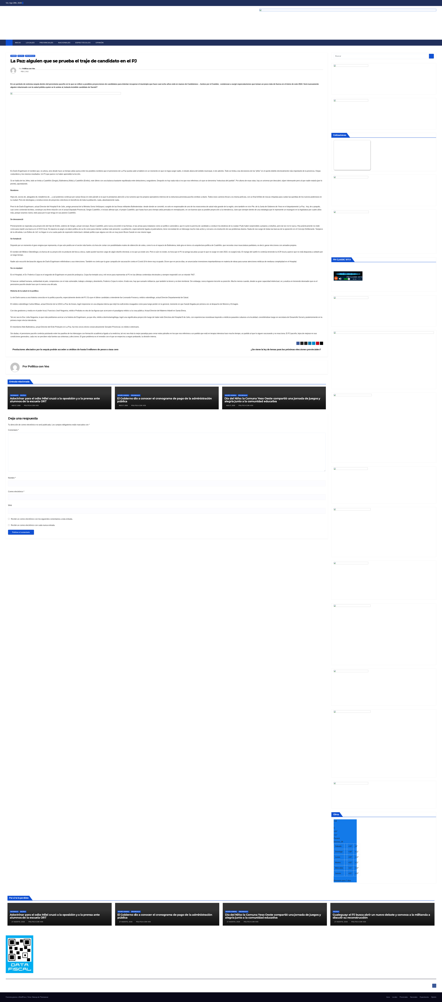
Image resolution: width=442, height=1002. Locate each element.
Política (21, 55)
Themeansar (44, 997)
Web (10, 505)
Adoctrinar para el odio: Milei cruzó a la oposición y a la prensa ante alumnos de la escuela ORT (55, 400)
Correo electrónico (16, 492)
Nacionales (64, 43)
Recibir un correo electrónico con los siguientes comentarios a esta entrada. (42, 519)
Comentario (13, 430)
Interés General (123, 395)
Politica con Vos (28, 69)
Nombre (12, 478)
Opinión (100, 43)
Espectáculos (82, 43)
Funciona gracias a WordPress (16, 997)
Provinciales (46, 43)
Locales (30, 43)
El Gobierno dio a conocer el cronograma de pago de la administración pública (164, 400)
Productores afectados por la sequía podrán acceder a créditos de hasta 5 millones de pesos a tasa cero (65, 349)
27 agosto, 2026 (18, 922)
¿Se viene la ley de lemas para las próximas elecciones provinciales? (286, 349)
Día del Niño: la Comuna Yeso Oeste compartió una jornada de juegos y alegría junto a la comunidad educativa (272, 400)
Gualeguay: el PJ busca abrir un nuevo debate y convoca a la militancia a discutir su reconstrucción (381, 916)
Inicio (18, 43)
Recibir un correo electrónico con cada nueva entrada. (33, 525)
